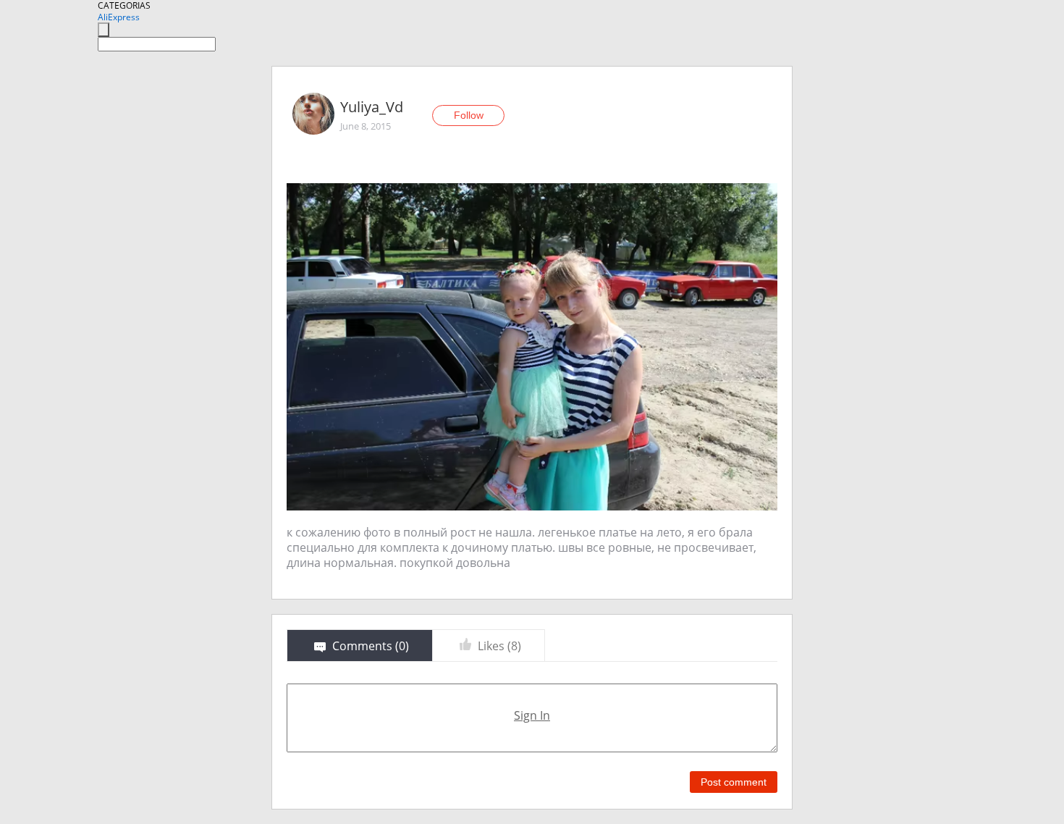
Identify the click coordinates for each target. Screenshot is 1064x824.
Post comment (734, 782)
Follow (469, 115)
